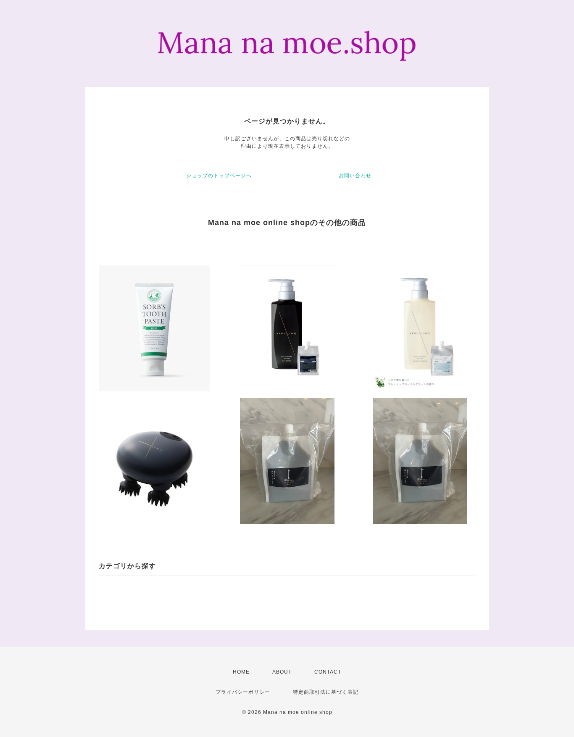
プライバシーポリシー (243, 692)
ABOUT (282, 672)
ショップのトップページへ (219, 175)
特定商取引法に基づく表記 (325, 692)
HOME (241, 672)
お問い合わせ (355, 175)
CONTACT (327, 672)
